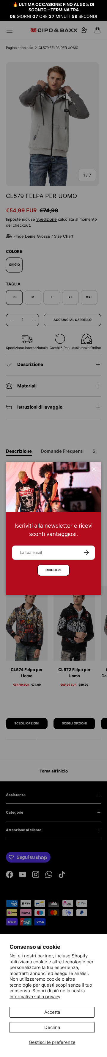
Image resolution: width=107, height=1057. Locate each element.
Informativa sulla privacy (35, 996)
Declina (52, 1027)
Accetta (52, 1012)
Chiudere (53, 570)
